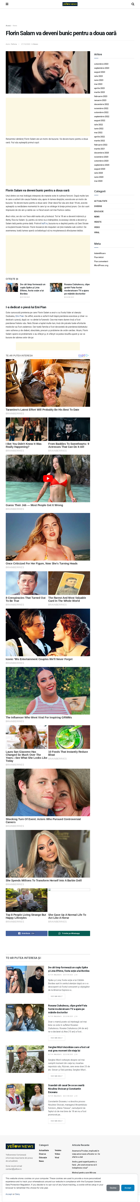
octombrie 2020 (101, 161)
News (15, 26)
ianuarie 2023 (100, 100)
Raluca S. (58, 975)
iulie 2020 (98, 173)
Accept (9, 1194)
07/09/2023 (25, 297)
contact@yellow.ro (14, 1169)
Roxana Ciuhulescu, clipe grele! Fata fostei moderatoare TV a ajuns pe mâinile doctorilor (67, 1009)
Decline (113, 1188)
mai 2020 (98, 181)
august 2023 (99, 72)
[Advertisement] (70, 16)
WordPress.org (101, 265)
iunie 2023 (98, 80)
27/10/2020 (25, 44)
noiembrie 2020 (101, 157)
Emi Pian (19, 316)
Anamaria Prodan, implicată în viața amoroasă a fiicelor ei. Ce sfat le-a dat (86, 1154)
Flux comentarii (101, 261)
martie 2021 (99, 149)
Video (97, 227)
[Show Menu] (7, 4)
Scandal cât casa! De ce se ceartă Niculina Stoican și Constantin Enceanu (66, 1089)
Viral (97, 232)
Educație (98, 211)
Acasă (8, 26)
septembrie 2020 (101, 165)
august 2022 (99, 120)
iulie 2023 (98, 76)
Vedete (97, 222)
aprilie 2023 (99, 88)
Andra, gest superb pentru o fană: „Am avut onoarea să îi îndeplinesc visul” (84, 1165)
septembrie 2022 (101, 116)
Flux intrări (99, 257)
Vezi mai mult (58, 995)
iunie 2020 (98, 177)
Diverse (98, 206)
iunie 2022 (98, 128)
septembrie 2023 (101, 68)
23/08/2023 (69, 297)
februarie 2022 (100, 145)
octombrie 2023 (101, 64)
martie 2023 (99, 92)
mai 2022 (98, 132)
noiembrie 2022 (101, 108)
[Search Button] (133, 4)
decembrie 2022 (101, 104)
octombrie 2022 (101, 112)
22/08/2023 (69, 1054)
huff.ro (45, 223)
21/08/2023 (69, 1096)
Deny (17, 1194)
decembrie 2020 (101, 153)
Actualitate (100, 201)
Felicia (14, 44)
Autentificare (100, 253)
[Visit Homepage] (70, 4)
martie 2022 (99, 141)
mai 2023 (98, 84)
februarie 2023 (100, 96)
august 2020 (99, 169)
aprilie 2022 (99, 137)
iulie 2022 (98, 125)
